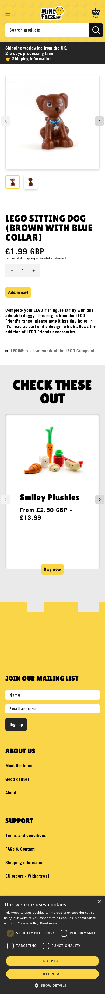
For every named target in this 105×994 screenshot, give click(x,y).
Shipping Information (31, 58)
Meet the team (18, 765)
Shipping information (25, 862)
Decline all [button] (52, 974)
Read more (48, 923)
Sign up (16, 724)
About (10, 792)
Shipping (30, 258)
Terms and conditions (25, 835)
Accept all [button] (53, 961)
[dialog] (52, 945)
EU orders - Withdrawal (27, 876)
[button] (8, 13)
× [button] (99, 902)
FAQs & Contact (19, 849)
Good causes (17, 779)
